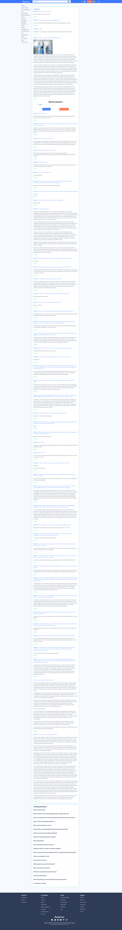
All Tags (23, 900)
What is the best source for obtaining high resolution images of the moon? (51, 813)
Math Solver (62, 907)
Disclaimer (82, 907)
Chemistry (43, 900)
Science (22, 36)
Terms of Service (83, 902)
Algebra (42, 897)
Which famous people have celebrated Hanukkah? (45, 833)
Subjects (23, 5)
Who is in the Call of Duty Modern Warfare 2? (44, 821)
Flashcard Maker (63, 902)
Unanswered (24, 902)
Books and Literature (25, 15)
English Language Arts (45, 907)
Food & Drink (23, 23)
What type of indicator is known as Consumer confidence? (47, 848)
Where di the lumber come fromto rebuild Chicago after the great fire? (50, 879)
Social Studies (24, 38)
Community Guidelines (65, 897)
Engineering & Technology (24, 21)
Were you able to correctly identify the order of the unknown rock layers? (50, 829)
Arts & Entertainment (25, 9)
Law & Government (25, 31)
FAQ (61, 909)
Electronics (23, 18)
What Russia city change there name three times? (45, 871)
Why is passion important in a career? (42, 825)
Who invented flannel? (38, 841)
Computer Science (44, 911)
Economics (43, 914)
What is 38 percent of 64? (39, 810)
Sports (22, 40)
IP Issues (82, 911)
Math (22, 33)
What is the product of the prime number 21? (44, 844)
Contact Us (82, 900)
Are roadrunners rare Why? (39, 883)
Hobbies (23, 27)
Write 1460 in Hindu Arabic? (40, 875)
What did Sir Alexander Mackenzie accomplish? (44, 837)
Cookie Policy (82, 909)
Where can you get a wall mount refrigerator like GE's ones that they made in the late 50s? (54, 852)
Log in (98, 1)
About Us (82, 897)
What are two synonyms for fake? (41, 856)
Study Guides (63, 904)
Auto (22, 11)
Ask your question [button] (64, 109)
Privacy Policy (83, 904)
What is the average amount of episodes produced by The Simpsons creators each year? (54, 817)
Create (89, 1)
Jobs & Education (24, 29)
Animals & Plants (24, 7)
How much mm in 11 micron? (40, 860)
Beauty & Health (24, 13)
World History (44, 904)
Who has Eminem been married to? (41, 868)
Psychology (43, 909)
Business (23, 17)
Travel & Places (24, 42)
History (22, 25)
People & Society (24, 35)
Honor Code (62, 900)
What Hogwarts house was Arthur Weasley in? (44, 864)
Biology (42, 902)
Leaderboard (24, 897)
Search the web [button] (46, 109)
